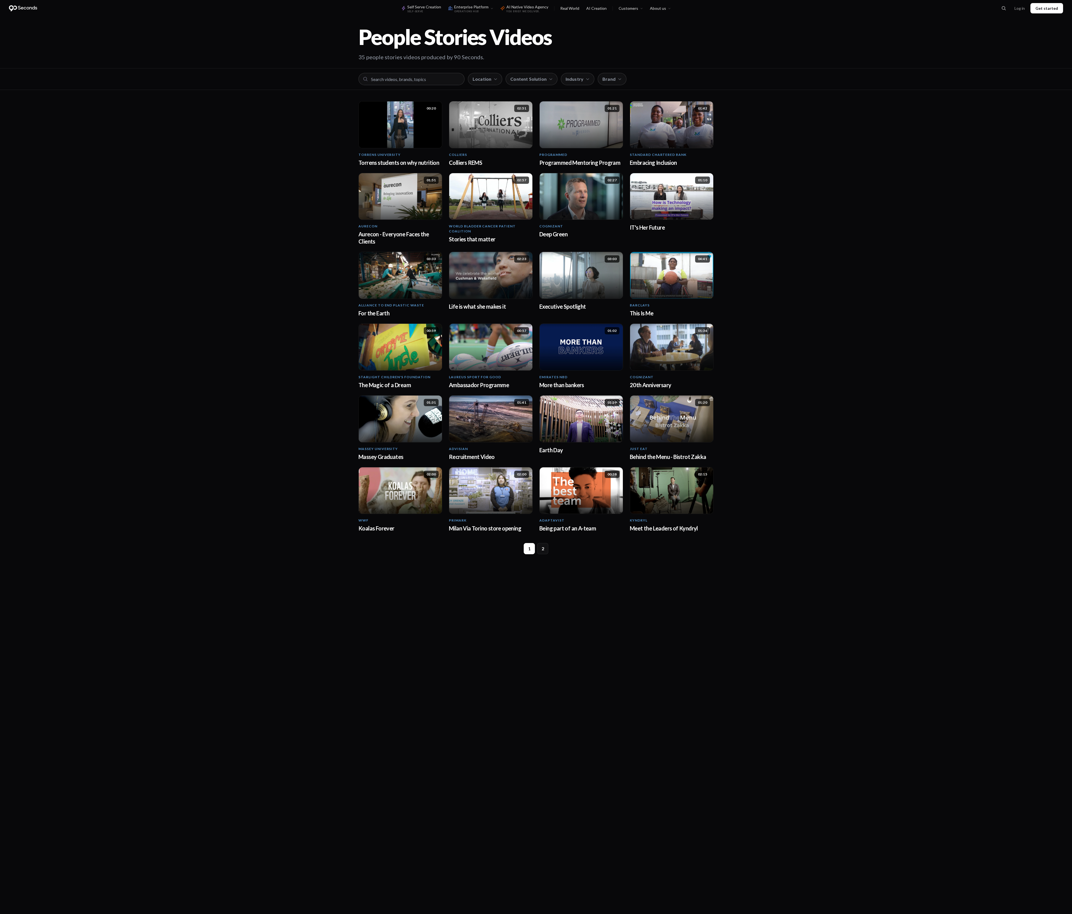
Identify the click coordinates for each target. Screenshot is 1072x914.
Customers (628, 8)
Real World (569, 8)
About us (658, 8)
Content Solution (528, 79)
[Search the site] (1003, 8)
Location (482, 79)
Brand (609, 79)
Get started (1046, 8)
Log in (1019, 8)
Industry (574, 79)
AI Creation (596, 8)
